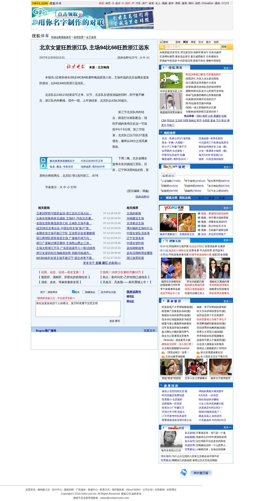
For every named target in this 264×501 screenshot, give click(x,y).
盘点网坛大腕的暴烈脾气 (175, 331)
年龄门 (170, 125)
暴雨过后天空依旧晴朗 (204, 460)
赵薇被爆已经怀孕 (170, 285)
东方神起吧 (214, 185)
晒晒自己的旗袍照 (182, 460)
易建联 (217, 116)
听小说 (164, 250)
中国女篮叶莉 (135, 243)
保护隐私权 (118, 489)
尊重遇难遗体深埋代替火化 (177, 420)
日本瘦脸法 (212, 56)
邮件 (171, 3)
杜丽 (224, 116)
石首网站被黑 (167, 56)
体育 (108, 3)
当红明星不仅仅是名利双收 (211, 441)
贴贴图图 (190, 437)
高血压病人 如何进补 (210, 416)
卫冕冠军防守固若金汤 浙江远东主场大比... (64, 213)
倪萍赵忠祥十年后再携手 (210, 315)
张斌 (188, 107)
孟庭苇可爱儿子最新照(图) (211, 340)
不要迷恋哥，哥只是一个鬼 (211, 432)
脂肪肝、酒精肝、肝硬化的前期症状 (64, 277)
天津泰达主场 (135, 223)
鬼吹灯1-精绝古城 (179, 250)
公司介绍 (148, 489)
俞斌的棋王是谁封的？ (206, 111)
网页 (185, 42)
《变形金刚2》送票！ (177, 352)
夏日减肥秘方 (198, 56)
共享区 (164, 254)
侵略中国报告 (213, 60)
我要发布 (149, 330)
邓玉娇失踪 (186, 52)
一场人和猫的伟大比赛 (203, 107)
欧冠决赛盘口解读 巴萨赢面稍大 (203, 74)
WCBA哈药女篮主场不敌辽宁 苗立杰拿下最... (65, 258)
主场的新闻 (134, 213)
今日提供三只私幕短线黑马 (214, 142)
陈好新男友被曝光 (219, 293)
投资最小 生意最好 (172, 399)
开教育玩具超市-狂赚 (173, 155)
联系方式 (105, 489)
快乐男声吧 (214, 181)
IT (133, 3)
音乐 (200, 42)
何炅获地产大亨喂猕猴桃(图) (177, 307)
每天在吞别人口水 (171, 450)
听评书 (164, 246)
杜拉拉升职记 (196, 246)
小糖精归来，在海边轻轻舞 (211, 449)
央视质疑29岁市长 (170, 52)
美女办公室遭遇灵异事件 (175, 335)
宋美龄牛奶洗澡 (168, 60)
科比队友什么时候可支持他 (209, 91)
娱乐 (118, 3)
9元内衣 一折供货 (208, 395)
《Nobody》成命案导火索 (176, 340)
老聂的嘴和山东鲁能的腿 (207, 95)
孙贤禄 (189, 86)
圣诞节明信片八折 (170, 293)
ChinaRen (207, 3)
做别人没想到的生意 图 (174, 391)
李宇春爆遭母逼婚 (170, 289)
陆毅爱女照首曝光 (219, 289)
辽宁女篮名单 (135, 238)
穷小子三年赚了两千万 (174, 146)
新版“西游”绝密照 (171, 378)
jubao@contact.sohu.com (114, 497)
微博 (184, 3)
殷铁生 (192, 120)
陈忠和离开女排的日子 (203, 99)
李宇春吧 (190, 181)
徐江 (188, 82)
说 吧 (181, 167)
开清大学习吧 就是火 (173, 411)
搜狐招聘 (69, 489)
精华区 (130, 296)
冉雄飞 (189, 95)
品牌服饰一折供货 (172, 403)
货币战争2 (218, 250)
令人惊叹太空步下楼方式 (214, 356)
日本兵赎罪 (215, 52)
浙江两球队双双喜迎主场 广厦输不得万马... (64, 238)
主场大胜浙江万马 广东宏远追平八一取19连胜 (65, 248)
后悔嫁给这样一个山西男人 (211, 445)
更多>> (227, 68)
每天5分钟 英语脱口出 (211, 155)
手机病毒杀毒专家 (179, 254)
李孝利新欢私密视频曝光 (210, 335)
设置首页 (30, 489)
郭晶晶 (170, 120)
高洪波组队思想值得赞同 (207, 86)
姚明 (204, 116)
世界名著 (194, 250)
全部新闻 (160, 489)
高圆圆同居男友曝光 (171, 112)
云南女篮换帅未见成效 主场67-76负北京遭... (64, 218)
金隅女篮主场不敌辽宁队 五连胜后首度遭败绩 (65, 233)
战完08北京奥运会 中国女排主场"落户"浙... (63, 228)
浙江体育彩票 (135, 258)
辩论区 (130, 301)
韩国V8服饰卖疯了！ (210, 411)
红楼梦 (221, 246)
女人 (158, 3)
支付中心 (57, 489)
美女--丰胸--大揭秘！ (173, 142)
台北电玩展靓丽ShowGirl (175, 348)
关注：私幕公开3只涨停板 (176, 138)
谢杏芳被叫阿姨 (202, 103)
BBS (191, 3)
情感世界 (190, 445)
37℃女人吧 (214, 190)
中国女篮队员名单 (138, 233)
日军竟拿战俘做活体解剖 (175, 327)
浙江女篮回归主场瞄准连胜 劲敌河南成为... (64, 253)
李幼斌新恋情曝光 (219, 285)
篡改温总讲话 (182, 56)
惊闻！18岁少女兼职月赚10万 (122, 272)
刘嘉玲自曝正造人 (195, 293)
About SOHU (133, 489)
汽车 (138, 3)
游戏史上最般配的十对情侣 (211, 348)
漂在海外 (166, 456)
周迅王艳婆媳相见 (195, 289)
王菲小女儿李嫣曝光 (196, 378)
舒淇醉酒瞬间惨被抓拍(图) (211, 323)
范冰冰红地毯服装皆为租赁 (176, 319)
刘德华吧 (190, 185)
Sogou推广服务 (46, 330)
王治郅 (179, 120)
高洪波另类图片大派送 (203, 82)
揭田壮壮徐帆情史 (171, 281)
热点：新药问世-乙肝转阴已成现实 (125, 277)
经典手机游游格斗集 (200, 254)
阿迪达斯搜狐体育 (61, 37)
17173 (225, 3)
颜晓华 (189, 91)
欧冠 (224, 120)
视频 (164, 3)
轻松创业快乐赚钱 (209, 399)
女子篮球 (91, 37)
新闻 (101, 3)
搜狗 (217, 3)
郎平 (199, 120)
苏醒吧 (165, 185)
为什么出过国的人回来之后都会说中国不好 (195, 456)
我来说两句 (124, 57)
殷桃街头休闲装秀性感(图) (176, 315)
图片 (208, 42)
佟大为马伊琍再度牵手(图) (211, 311)
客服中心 (93, 489)
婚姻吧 (188, 190)
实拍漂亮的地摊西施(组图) (211, 327)
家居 (151, 3)
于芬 (218, 120)
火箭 (210, 116)
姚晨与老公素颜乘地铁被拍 (176, 323)
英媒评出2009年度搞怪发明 (211, 437)
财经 (127, 3)
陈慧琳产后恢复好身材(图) (176, 311)
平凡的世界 (206, 250)
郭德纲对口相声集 (179, 246)
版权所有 (136, 493)
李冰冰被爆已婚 (195, 281)
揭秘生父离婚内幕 (219, 281)
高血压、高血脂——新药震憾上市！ (126, 282)
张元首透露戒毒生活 (211, 352)
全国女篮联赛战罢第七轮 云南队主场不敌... (64, 223)
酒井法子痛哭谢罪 (220, 378)
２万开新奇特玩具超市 (174, 416)
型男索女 (190, 449)
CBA (163, 120)
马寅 (188, 99)
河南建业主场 (135, 218)
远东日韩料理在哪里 (140, 253)
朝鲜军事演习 (200, 52)
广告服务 (81, 489)
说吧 (197, 3)
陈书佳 (189, 103)
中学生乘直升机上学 (171, 91)
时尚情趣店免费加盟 (173, 395)
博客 (177, 3)
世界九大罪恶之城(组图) (210, 331)
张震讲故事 (211, 246)
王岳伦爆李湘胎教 (175, 356)
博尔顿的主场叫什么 (140, 228)
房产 (144, 3)
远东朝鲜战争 (135, 248)
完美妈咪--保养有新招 (211, 138)
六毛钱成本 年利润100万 (212, 420)
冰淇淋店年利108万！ (211, 407)
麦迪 (212, 120)
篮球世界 (79, 37)
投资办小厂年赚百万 (173, 407)
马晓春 (189, 111)
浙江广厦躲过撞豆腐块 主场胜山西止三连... (64, 243)
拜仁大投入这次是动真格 (205, 78)
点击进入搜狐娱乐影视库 (210, 344)
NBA (199, 116)
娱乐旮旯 (190, 441)
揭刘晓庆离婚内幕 (195, 285)
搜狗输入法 (44, 489)
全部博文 (172, 489)
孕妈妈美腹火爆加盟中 (211, 391)
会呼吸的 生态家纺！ (173, 150)
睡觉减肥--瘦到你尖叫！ (175, 159)
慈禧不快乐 (199, 60)
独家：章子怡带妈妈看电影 (211, 307)
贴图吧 (165, 190)
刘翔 (185, 120)
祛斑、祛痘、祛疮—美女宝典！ (61, 272)
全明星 (206, 120)
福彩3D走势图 (220, 254)
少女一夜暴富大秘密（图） (214, 150)
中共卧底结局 (185, 60)
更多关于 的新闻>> (102, 263)
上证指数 (167, 181)
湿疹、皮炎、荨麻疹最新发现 (60, 282)
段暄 (188, 78)
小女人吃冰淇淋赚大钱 (211, 403)
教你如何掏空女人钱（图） (214, 146)
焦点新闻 (190, 432)
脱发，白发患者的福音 (211, 159)
